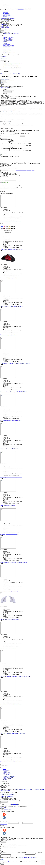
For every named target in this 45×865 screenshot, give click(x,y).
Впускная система (6, 44)
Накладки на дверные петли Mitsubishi (8, 647)
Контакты (5, 16)
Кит (12, 109)
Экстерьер (5, 41)
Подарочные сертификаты (8, 777)
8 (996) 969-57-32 (20, 9)
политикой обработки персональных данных (25, 170)
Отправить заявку (4, 170)
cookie (8, 861)
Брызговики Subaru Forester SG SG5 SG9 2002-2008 (10, 704)
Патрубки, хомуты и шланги (8, 52)
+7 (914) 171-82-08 (7, 18)
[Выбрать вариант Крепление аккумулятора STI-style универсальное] (2, 223)
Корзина (17, 33)
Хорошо (2, 863)
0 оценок (11, 79)
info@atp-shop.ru (3, 58)
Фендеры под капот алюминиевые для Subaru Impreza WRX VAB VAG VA (15, 363)
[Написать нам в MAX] (2, 859)
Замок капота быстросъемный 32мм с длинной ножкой (11, 249)
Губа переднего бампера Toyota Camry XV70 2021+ (10, 420)
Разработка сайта (4, 794)
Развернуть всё (4, 105)
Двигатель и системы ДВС (8, 46)
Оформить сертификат (5, 857)
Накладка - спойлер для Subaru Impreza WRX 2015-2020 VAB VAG (13, 391)
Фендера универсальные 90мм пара (7, 505)
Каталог (4, 769)
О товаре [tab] (5, 89)
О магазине (5, 11)
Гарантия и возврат (7, 15)
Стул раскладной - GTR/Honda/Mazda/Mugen (9, 534)
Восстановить (3, 841)
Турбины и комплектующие (8, 45)
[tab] (8, 90)
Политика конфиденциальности (6, 796)
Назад (1, 69)
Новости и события (7, 778)
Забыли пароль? (3, 807)
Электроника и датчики (7, 40)
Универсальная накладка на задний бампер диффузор (11, 761)
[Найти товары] (9, 32)
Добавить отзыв (4, 138)
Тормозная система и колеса (8, 37)
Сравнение (8, 33)
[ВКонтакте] (4, 818)
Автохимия (5, 47)
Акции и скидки (6, 13)
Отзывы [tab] (4, 93)
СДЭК (40, 108)
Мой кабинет (3, 33)
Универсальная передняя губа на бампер (8, 334)
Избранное (13, 33)
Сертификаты (5, 12)
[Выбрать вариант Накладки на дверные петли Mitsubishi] (2, 650)
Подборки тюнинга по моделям (9, 776)
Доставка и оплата (6, 14)
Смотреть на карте (4, 26)
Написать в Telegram (4, 27)
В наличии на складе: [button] (4, 87)
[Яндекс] (4, 815)
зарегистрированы (7, 809)
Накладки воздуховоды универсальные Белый (9, 619)
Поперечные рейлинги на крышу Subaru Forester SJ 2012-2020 (12, 733)
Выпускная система (7, 38)
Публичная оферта (6, 774)
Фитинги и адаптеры (7, 50)
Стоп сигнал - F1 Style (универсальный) (8, 277)
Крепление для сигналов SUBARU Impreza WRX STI (11, 477)
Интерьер (5, 43)
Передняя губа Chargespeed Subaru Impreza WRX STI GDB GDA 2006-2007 (15, 676)
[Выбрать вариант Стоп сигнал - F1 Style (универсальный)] (2, 280)
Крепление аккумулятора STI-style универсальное (10, 220)
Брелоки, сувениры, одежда (8, 49)
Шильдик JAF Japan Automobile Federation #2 (9, 448)
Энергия (2, 109)
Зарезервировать (4, 176)
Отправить (22, 135)
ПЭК (14, 109)
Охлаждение (5, 51)
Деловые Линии (7, 109)
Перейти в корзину (15, 804)
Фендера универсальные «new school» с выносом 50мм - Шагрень (13, 562)
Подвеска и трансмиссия (8, 39)
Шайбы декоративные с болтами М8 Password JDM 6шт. (11, 306)
